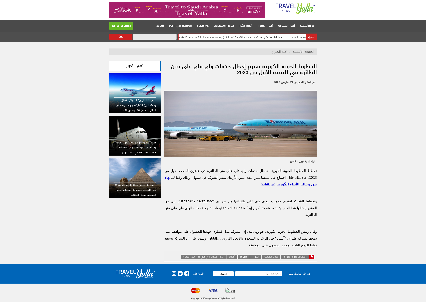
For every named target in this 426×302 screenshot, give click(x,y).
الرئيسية (306, 25)
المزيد (160, 25)
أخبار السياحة (286, 25)
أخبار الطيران (265, 25)
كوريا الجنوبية (271, 257)
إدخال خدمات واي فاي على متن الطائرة (203, 257)
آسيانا (231, 257)
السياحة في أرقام (180, 25)
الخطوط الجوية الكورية (294, 257)
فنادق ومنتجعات (223, 25)
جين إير (243, 257)
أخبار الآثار (245, 25)
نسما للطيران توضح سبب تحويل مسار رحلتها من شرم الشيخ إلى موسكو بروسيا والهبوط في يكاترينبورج (243, 37)
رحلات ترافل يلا (121, 25)
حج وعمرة (203, 25)
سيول (256, 257)
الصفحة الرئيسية (303, 52)
